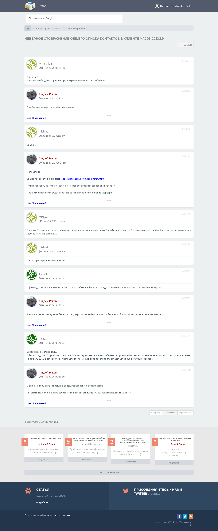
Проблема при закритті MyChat (45, 439)
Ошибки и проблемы (76, 28)
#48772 (186, 271)
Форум (43, 5)
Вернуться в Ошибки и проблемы (42, 421)
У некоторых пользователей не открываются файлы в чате (89, 440)
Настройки (155, 413)
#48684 (186, 91)
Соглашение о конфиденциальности (42, 515)
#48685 (186, 129)
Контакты (66, 515)
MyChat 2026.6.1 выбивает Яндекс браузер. (175, 440)
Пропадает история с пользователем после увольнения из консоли (132, 441)
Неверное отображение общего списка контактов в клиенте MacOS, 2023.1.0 (94, 38)
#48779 (186, 369)
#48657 (186, 61)
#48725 (186, 244)
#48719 (186, 214)
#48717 (186, 155)
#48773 (186, 298)
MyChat (58, 28)
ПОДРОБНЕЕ (44, 460)
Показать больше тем (109, 472)
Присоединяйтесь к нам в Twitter (158, 491)
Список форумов (43, 28)
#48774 (186, 336)
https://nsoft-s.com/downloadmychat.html (81, 178)
